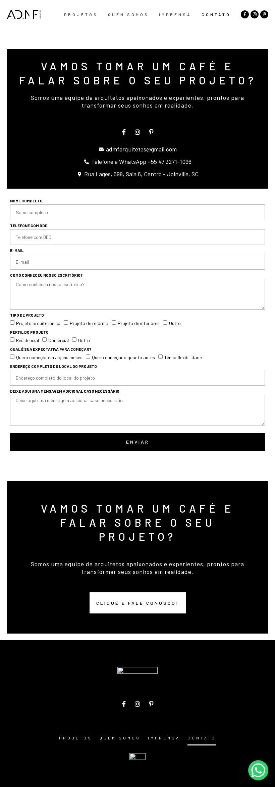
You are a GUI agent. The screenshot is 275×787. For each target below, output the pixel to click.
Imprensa (175, 14)
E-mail (16, 250)
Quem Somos (128, 14)
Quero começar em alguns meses (49, 357)
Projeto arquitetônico (38, 323)
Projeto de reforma (89, 323)
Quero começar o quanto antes (123, 357)
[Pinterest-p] (264, 14)
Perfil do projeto (29, 332)
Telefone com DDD (29, 225)
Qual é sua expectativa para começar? (50, 349)
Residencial (27, 340)
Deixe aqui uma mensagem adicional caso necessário (64, 391)
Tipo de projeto (27, 315)
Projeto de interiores (139, 323)
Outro (175, 323)
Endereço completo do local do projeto (53, 366)
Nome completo (26, 201)
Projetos (81, 14)
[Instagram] (255, 14)
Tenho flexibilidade (183, 357)
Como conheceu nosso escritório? (46, 275)
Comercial (58, 340)
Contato (216, 14)
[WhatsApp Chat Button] (258, 770)
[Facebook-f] (245, 14)
